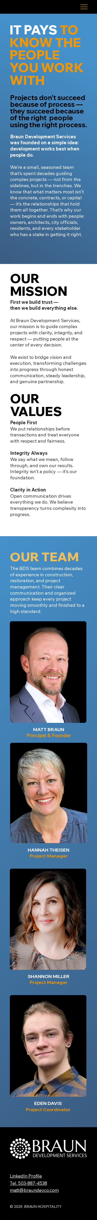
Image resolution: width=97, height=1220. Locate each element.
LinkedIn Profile (26, 1176)
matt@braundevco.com (34, 1190)
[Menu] (84, 6)
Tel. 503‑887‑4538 (28, 1183)
